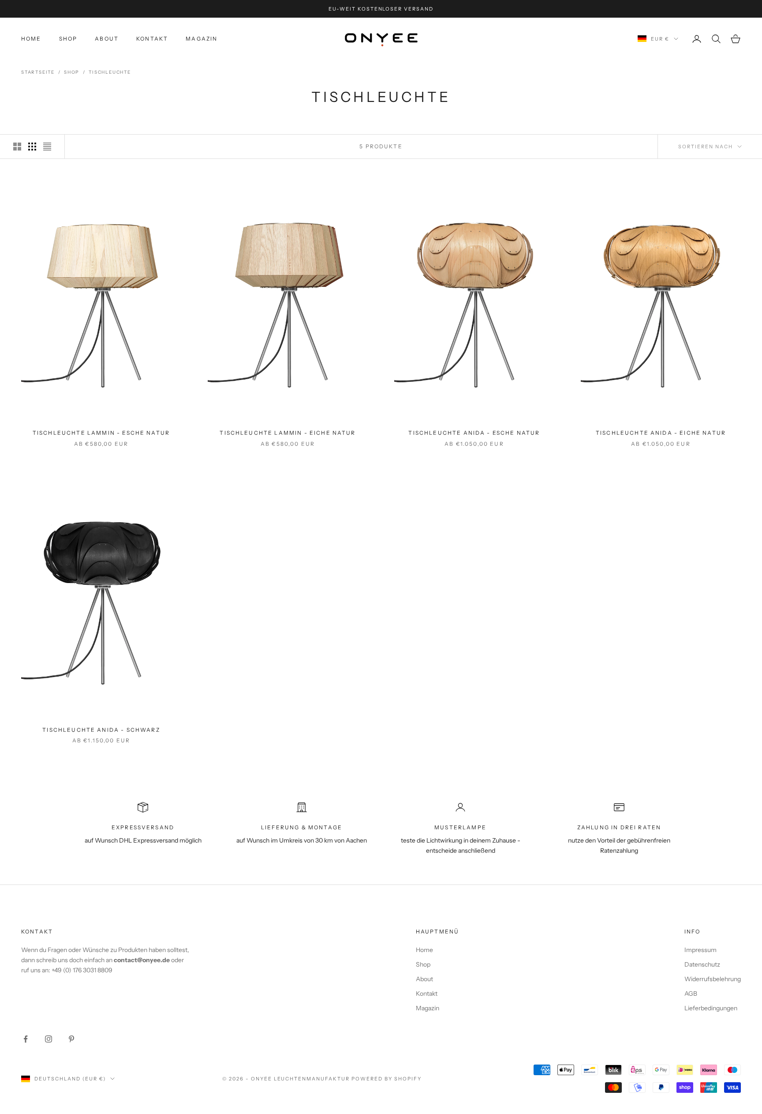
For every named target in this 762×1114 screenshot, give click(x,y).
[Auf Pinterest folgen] (71, 1039)
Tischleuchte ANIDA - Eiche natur (661, 432)
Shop (68, 38)
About (107, 38)
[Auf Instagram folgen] (48, 1039)
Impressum (700, 950)
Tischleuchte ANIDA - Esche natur (474, 432)
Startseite (38, 72)
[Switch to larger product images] (17, 146)
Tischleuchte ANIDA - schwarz (101, 729)
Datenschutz (702, 964)
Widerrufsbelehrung (712, 979)
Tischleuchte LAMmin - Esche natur (101, 432)
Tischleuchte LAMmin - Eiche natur (287, 432)
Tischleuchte (110, 72)
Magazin (201, 38)
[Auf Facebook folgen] (25, 1039)
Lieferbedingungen (710, 1008)
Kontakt (152, 38)
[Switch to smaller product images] (32, 146)
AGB (690, 993)
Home (31, 38)
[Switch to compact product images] (47, 146)
